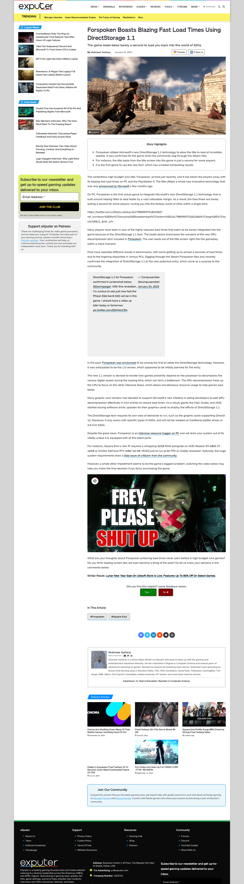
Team (28, 842)
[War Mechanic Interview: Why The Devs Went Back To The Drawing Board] (26, 125)
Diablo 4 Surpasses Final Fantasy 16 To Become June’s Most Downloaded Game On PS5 (108, 770)
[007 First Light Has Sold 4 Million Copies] (26, 63)
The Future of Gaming (109, 17)
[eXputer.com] (35, 6)
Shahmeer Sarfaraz (99, 52)
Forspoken (134, 239)
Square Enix (120, 617)
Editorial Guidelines (35, 847)
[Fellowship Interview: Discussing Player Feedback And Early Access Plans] (26, 138)
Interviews (126, 6)
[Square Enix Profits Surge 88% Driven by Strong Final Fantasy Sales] (204, 715)
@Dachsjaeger (107, 292)
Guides (141, 6)
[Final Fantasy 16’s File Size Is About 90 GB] (156, 715)
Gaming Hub (135, 838)
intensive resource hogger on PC (159, 433)
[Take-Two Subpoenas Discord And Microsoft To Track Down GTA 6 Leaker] (26, 50)
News (94, 6)
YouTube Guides (189, 847)
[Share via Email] (166, 636)
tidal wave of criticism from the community (150, 456)
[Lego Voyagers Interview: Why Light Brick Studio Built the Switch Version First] (26, 163)
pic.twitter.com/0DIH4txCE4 (115, 320)
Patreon (133, 847)
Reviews (156, 6)
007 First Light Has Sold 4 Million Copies (57, 59)
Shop (132, 842)
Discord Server (123, 800)
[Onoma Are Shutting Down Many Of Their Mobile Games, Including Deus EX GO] (109, 715)
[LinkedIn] (153, 636)
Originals (109, 6)
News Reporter (114, 656)
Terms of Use (84, 847)
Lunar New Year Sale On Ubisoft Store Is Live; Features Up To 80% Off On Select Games (160, 576)
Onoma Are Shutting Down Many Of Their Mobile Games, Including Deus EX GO (108, 731)
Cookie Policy (84, 842)
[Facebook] (141, 636)
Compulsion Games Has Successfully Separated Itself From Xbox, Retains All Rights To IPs (56, 87)
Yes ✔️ (148, 593)
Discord (185, 842)
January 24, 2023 (148, 287)
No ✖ (165, 593)
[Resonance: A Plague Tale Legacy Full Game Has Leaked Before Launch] (26, 76)
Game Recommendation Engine (80, 17)
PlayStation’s (129, 17)
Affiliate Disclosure (87, 852)
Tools (168, 6)
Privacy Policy (84, 838)
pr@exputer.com (119, 872)
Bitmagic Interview (53, 17)
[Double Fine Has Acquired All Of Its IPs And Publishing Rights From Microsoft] (26, 112)
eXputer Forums (102, 800)
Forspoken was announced (119, 363)
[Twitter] (147, 636)
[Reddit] (160, 636)
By (89, 52)
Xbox (140, 17)
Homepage (31, 852)
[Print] (172, 636)
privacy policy (56, 216)
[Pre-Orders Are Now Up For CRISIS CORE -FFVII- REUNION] (156, 752)
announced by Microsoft (114, 186)
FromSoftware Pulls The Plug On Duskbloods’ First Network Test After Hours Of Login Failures (55, 37)
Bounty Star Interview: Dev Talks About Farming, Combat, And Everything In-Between (56, 149)
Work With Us (188, 852)
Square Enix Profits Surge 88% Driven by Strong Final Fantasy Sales (203, 731)
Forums (182, 6)
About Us (30, 838)
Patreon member (29, 242)
